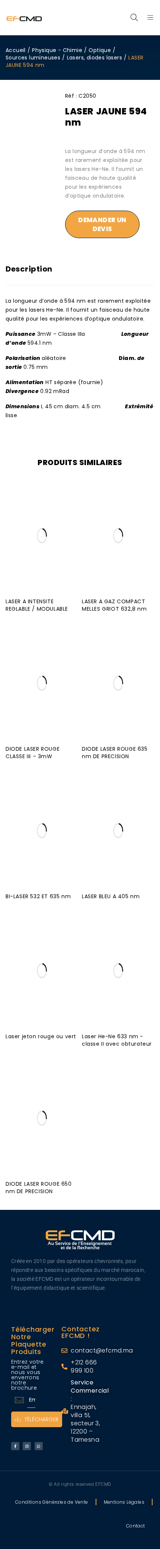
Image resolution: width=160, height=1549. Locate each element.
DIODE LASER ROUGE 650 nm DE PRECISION (39, 1187)
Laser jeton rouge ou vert (41, 1036)
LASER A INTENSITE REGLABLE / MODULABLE (37, 605)
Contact (135, 1526)
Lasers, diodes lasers (94, 57)
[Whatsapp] (39, 1446)
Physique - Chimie (57, 50)
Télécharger (41, 1419)
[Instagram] (27, 1446)
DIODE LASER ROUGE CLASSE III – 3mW (33, 752)
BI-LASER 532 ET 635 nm (38, 896)
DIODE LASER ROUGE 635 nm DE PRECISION (115, 752)
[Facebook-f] (15, 1446)
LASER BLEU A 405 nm (111, 896)
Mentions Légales (124, 1502)
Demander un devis (102, 224)
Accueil (16, 50)
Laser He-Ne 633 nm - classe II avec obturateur (117, 1040)
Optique (100, 50)
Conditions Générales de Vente (51, 1502)
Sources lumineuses (33, 57)
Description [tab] (29, 268)
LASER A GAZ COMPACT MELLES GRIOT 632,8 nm (114, 605)
